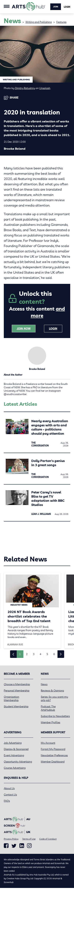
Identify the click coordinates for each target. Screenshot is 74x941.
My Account (48, 743)
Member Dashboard (53, 761)
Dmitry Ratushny (25, 88)
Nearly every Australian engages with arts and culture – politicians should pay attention (49, 427)
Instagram (29, 845)
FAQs (7, 800)
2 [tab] (27, 654)
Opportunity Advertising (18, 761)
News (44, 684)
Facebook (6, 845)
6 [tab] (54, 654)
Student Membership (16, 706)
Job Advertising (13, 743)
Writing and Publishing (38, 22)
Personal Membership (16, 690)
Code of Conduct (48, 838)
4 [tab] (40, 654)
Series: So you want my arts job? (54, 698)
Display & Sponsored (16, 749)
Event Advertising (14, 755)
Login (67, 6)
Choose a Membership (17, 684)
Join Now (24, 328)
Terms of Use (28, 838)
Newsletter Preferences (54, 755)
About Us (9, 788)
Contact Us (10, 794)
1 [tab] (20, 654)
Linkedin (21, 845)
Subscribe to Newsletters (55, 716)
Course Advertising (15, 768)
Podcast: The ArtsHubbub (48, 708)
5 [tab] (47, 654)
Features (61, 22)
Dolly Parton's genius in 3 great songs (48, 463)
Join (55, 6)
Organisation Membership (11, 698)
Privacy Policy (11, 838)
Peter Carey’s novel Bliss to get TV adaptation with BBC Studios (48, 498)
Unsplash (44, 88)
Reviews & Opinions (52, 690)
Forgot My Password (53, 749)
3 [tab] (33, 654)
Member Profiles (50, 722)
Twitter (14, 846)
